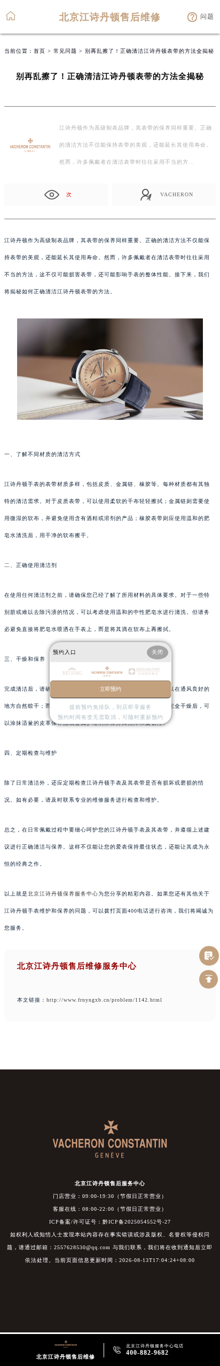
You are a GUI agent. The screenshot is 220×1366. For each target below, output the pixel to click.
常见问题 (65, 51)
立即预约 (110, 689)
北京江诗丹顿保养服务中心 (63, 894)
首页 (39, 51)
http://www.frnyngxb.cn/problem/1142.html (104, 1000)
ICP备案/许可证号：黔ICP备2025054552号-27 (110, 1222)
